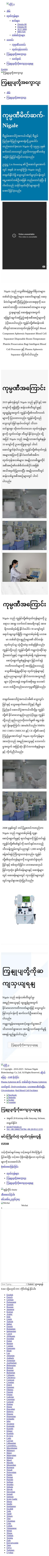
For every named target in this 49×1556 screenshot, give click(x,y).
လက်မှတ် (16, 59)
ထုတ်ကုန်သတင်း (20, 49)
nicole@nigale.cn (14, 1127)
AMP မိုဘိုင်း (13, 1077)
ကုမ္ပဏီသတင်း (19, 44)
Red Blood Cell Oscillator (26, 1090)
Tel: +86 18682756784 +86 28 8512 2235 (25, 1129)
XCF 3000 (22, 29)
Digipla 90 (22, 27)
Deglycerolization (18, 1087)
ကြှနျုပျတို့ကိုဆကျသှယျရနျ (20, 63)
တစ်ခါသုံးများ (18, 35)
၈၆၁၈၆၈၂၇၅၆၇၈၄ (10, 1199)
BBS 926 (21, 32)
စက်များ (16, 20)
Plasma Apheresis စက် (11, 1082)
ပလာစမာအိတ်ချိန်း (36, 1087)
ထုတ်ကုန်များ (13, 16)
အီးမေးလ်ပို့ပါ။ (8, 1194)
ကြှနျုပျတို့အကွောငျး (16, 54)
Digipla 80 (22, 24)
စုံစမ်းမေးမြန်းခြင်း (9, 1166)
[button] (24, 1045)
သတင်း (10, 40)
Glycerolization (7, 1090)
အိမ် (8, 11)
